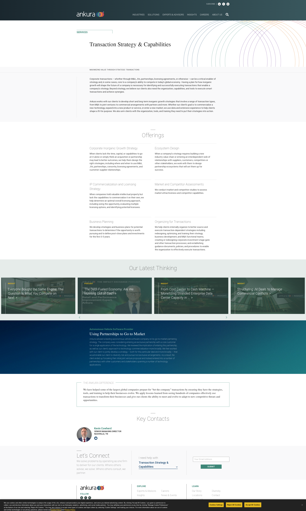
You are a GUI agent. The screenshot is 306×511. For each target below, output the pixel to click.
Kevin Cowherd (103, 428)
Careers (165, 491)
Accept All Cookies (253, 505)
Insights (141, 495)
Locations (197, 495)
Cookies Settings (216, 505)
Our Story (196, 491)
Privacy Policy (70, 510)
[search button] (227, 15)
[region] (153, 505)
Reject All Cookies (234, 505)
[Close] (302, 505)
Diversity (216, 491)
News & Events (169, 495)
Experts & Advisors (146, 491)
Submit (211, 466)
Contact (216, 495)
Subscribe (210, 4)
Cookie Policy (56, 510)
